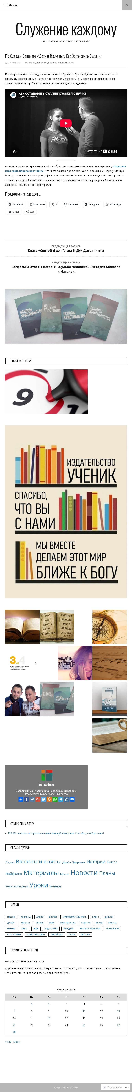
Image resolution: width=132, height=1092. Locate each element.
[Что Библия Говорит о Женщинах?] (75, 663)
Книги (112, 861)
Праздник (68, 928)
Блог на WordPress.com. (66, 1087)
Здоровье (78, 862)
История (85, 923)
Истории (96, 861)
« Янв (8, 1041)
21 (14, 1025)
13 (118, 1011)
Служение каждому (66, 28)
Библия (53, 917)
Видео (31, 62)
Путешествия (14, 934)
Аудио (39, 917)
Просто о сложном (90, 928)
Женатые (25, 923)
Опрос (24, 928)
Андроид (26, 917)
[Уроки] (22, 627)
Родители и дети (57, 62)
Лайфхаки (41, 62)
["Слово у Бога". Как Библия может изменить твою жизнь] (57, 627)
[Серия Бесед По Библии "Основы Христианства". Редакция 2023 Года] (57, 700)
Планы (107, 873)
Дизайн (66, 862)
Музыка (64, 874)
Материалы (41, 872)
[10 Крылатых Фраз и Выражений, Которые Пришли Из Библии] (109, 736)
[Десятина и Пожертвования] (22, 663)
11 (84, 1011)
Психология (112, 928)
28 (14, 1032)
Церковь (85, 934)
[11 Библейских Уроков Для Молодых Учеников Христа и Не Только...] (109, 627)
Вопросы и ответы (38, 861)
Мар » (16, 1041)
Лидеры (112, 923)
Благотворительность (74, 917)
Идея (51, 923)
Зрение (39, 923)
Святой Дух (57, 934)
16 (49, 1018)
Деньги (108, 917)
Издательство (67, 923)
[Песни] (109, 663)
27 (118, 1025)
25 (84, 1025)
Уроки (71, 62)
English (11, 917)
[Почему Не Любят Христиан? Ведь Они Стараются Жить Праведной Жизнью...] (22, 700)
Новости (84, 872)
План (36, 928)
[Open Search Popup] (127, 5)
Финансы (55, 886)
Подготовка (51, 928)
